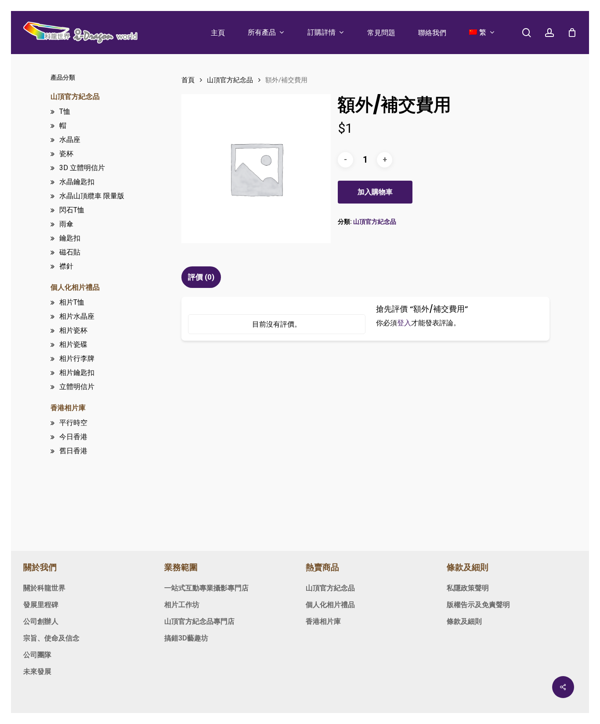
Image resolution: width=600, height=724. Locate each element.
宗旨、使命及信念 (51, 638)
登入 (404, 323)
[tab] (202, 277)
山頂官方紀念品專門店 (199, 621)
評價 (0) (201, 277)
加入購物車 (375, 192)
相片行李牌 (76, 358)
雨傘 (66, 224)
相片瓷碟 (73, 344)
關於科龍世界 (44, 588)
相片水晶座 (76, 316)
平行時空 (73, 422)
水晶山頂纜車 (91, 196)
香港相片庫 (68, 408)
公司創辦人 (40, 621)
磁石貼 (69, 252)
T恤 (64, 111)
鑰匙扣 (69, 238)
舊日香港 (73, 451)
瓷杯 (66, 153)
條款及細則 (464, 621)
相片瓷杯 (73, 330)
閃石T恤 (71, 210)
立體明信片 (76, 386)
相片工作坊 (181, 604)
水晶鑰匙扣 (76, 182)
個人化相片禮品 (75, 287)
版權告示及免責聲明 (478, 604)
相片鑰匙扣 (76, 372)
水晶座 (69, 139)
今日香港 (73, 437)
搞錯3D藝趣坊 (186, 638)
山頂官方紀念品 (75, 96)
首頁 (188, 80)
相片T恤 (71, 302)
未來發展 (37, 671)
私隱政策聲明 (468, 588)
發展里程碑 (40, 604)
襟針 (66, 266)
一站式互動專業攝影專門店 (206, 588)
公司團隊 (37, 655)
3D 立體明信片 (82, 168)
